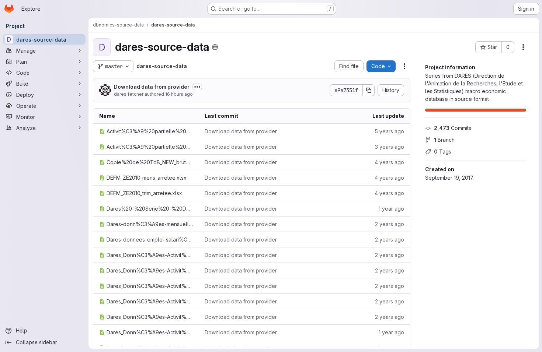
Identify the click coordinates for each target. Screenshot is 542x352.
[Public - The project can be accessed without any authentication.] (215, 47)
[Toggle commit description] (197, 87)
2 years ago (389, 224)
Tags (442, 151)
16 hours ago (179, 94)
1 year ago (391, 208)
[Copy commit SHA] (369, 90)
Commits (452, 128)
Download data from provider (152, 87)
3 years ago (389, 147)
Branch (444, 140)
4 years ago (389, 162)
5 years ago (389, 131)
